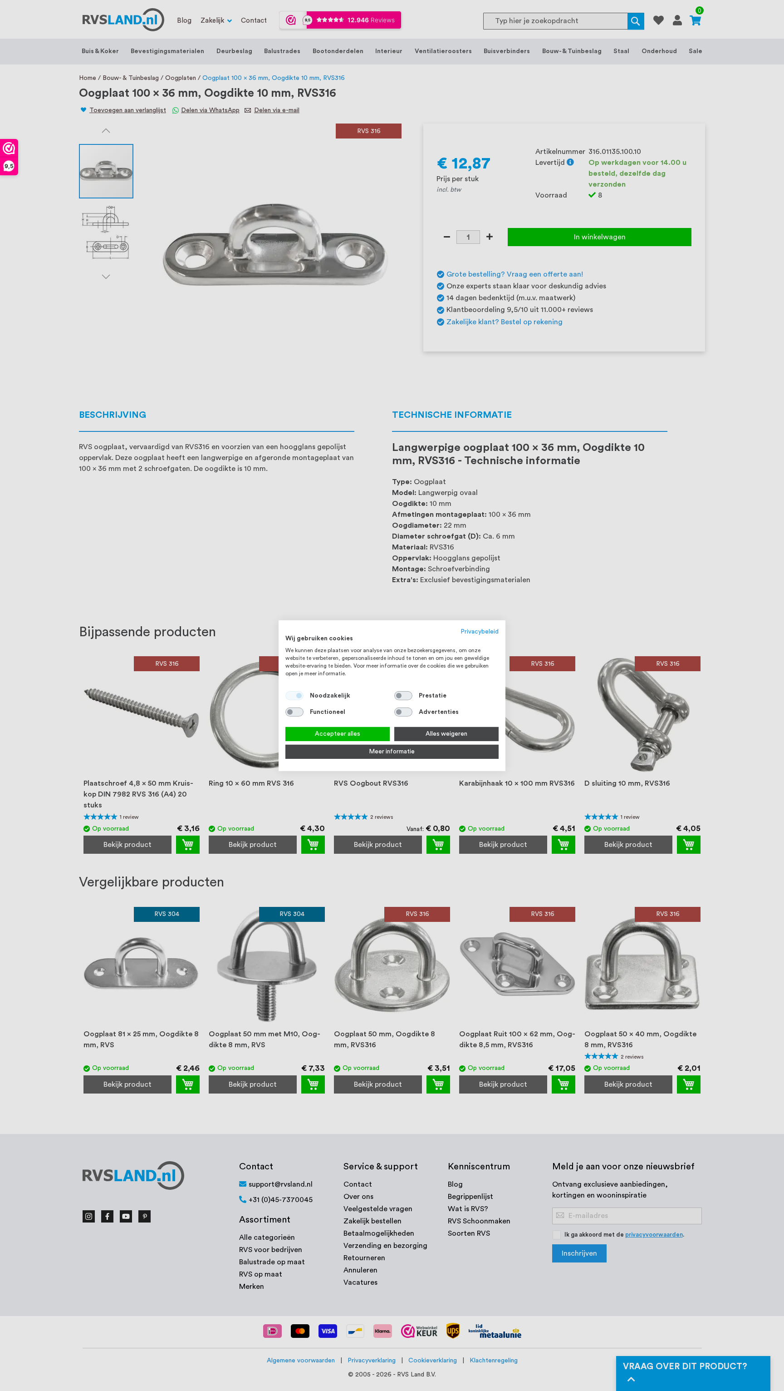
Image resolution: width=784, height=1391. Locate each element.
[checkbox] (403, 695)
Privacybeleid (480, 631)
